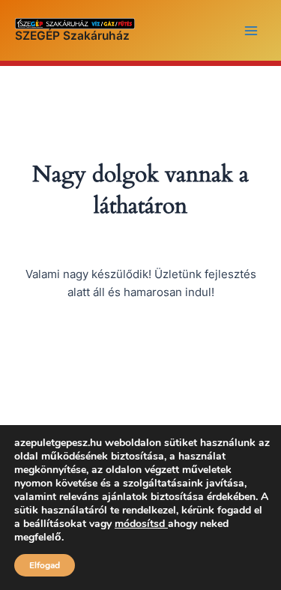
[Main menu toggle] (251, 30)
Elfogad (44, 565)
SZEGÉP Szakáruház (72, 35)
